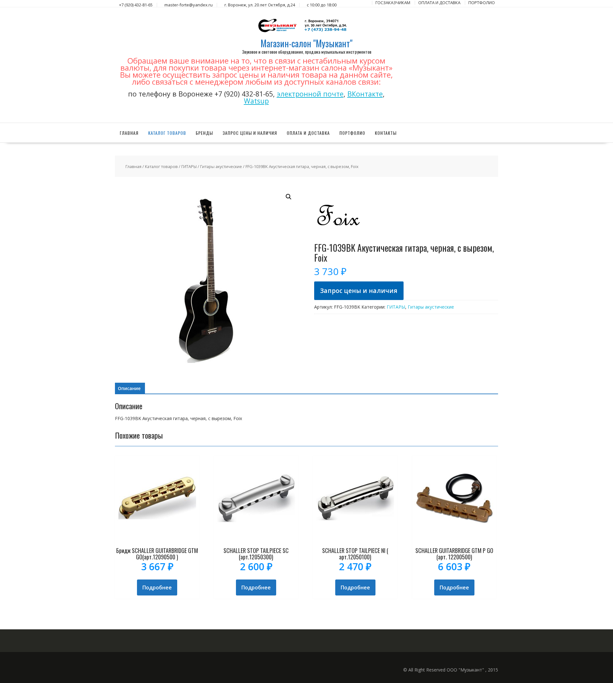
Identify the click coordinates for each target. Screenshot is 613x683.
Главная (129, 132)
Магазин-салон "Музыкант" (306, 43)
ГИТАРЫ (189, 166)
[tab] (129, 388)
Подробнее (157, 587)
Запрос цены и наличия (250, 132)
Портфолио (352, 132)
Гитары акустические (221, 166)
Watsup (256, 100)
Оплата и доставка (308, 132)
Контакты (386, 132)
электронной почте (310, 93)
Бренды (204, 132)
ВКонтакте (365, 93)
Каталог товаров (167, 132)
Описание (129, 388)
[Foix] (338, 239)
